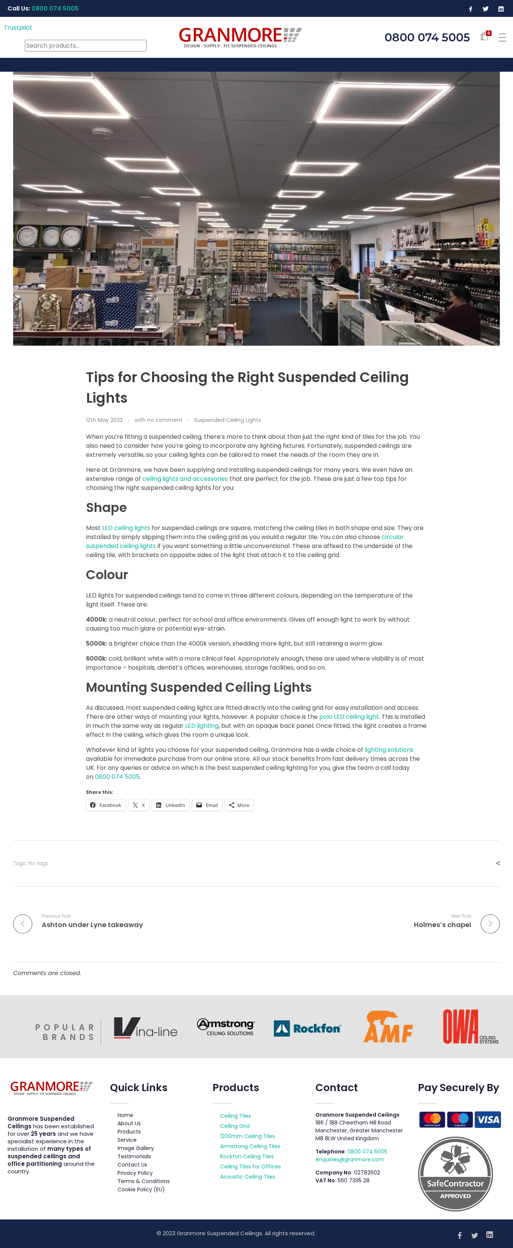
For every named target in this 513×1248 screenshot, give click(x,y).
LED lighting (202, 725)
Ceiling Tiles (235, 1116)
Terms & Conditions (144, 1181)
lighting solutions (388, 749)
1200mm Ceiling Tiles (247, 1136)
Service (127, 1140)
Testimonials (134, 1156)
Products (129, 1131)
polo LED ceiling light (349, 716)
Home (125, 1115)
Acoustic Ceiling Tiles (247, 1176)
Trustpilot (18, 27)
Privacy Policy (135, 1173)
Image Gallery (136, 1148)
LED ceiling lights (126, 528)
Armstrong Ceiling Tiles (250, 1146)
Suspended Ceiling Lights (227, 420)
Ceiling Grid (235, 1126)
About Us (129, 1123)
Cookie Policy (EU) (141, 1189)
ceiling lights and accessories (185, 478)
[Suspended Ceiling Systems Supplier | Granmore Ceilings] (256, 36)
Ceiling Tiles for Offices (250, 1166)
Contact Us (132, 1164)
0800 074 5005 (367, 1151)
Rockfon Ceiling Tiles (247, 1156)
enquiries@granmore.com (349, 1159)
